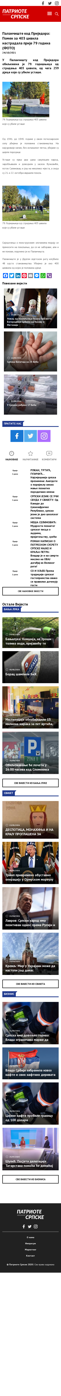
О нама (30, 1237)
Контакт (30, 1255)
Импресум (30, 1243)
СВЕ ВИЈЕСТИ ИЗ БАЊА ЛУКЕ (30, 783)
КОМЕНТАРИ (49, 459)
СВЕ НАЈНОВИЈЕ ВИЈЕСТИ (30, 591)
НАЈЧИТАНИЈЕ (30, 459)
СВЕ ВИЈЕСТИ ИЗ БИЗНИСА (31, 1179)
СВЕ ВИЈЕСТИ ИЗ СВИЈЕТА (30, 983)
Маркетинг (30, 1249)
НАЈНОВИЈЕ (11, 459)
